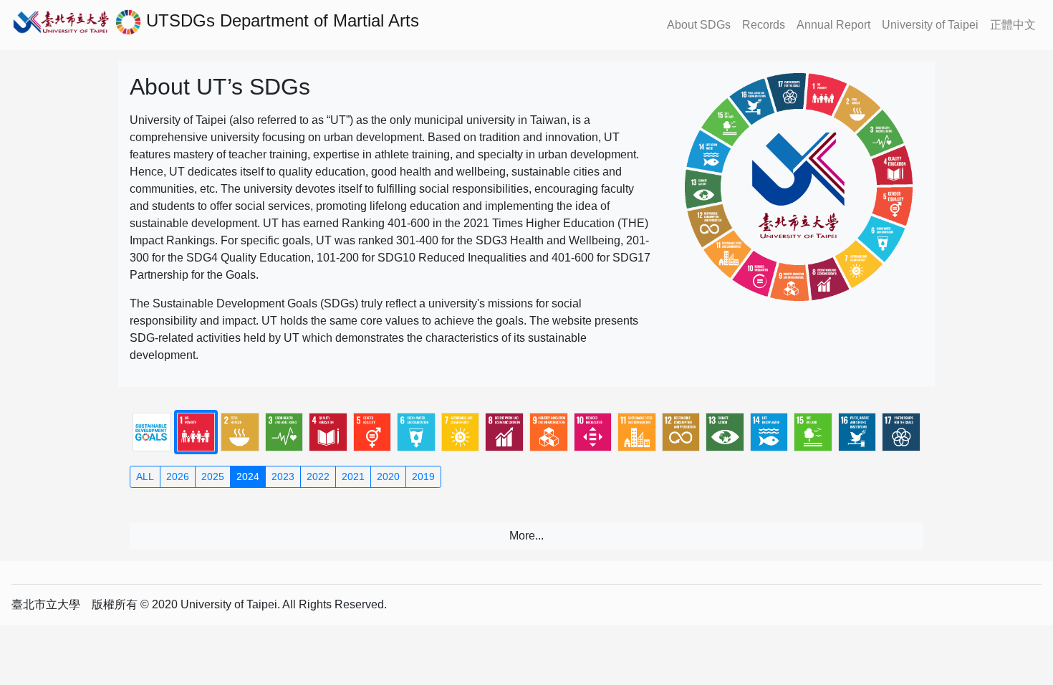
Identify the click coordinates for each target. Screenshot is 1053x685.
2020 (388, 476)
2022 (318, 476)
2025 (212, 476)
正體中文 (1013, 25)
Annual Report (833, 25)
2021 (353, 476)
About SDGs (699, 25)
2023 (282, 476)
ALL (145, 476)
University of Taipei (930, 25)
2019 (423, 476)
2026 (177, 476)
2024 (247, 476)
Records (763, 25)
